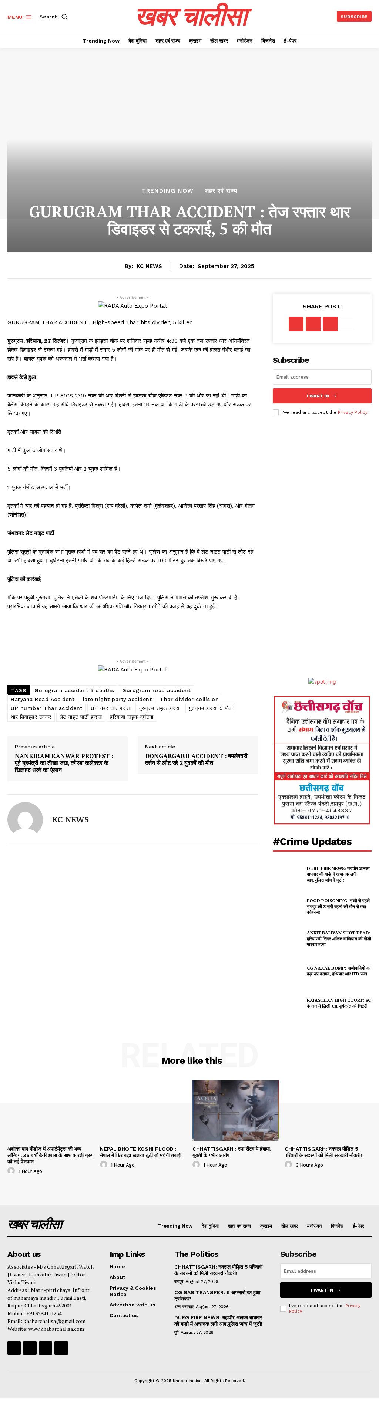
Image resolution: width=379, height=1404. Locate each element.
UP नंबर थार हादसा (111, 708)
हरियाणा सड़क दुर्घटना (132, 717)
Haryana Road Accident (43, 699)
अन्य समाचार (184, 1306)
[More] (347, 324)
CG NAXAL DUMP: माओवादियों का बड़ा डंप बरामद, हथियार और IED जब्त (339, 971)
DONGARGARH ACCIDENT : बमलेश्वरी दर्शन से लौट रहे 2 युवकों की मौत (196, 759)
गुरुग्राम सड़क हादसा (160, 708)
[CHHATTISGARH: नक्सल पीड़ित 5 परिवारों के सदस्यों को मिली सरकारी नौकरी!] (328, 1110)
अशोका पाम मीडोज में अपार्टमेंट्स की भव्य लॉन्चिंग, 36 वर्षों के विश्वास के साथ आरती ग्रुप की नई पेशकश (50, 1155)
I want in (318, 396)
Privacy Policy (352, 412)
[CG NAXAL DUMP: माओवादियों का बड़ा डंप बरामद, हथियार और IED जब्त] (287, 971)
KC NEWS (149, 266)
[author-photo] (12, 1171)
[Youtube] (61, 1347)
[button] (54, 16)
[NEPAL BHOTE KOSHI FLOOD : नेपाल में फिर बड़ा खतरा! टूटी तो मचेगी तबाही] (143, 1110)
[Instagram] (29, 1347)
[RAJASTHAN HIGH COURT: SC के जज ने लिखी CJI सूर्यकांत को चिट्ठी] (287, 1003)
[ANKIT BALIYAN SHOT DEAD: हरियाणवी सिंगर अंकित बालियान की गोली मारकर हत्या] (287, 938)
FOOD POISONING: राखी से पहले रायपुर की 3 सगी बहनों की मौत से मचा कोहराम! (338, 906)
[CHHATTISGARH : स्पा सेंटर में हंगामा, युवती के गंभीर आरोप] (235, 1110)
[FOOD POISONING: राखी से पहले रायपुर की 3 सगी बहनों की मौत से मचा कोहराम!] (287, 906)
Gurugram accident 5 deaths (74, 690)
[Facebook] (296, 324)
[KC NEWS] (25, 820)
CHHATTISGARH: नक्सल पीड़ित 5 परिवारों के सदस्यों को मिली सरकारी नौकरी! (324, 1152)
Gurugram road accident (156, 690)
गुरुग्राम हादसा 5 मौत (210, 708)
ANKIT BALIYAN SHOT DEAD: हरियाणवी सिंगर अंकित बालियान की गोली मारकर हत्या (339, 938)
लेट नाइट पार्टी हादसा (81, 717)
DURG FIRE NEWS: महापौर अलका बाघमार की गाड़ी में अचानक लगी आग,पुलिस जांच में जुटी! (338, 874)
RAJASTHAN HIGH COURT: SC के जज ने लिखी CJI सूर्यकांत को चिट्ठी (339, 1003)
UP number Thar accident (47, 708)
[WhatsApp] (330, 324)
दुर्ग (176, 1332)
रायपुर (178, 1281)
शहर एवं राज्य (221, 191)
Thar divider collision (189, 699)
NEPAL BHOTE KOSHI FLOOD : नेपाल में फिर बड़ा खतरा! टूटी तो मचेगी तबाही (140, 1152)
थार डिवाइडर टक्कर (31, 717)
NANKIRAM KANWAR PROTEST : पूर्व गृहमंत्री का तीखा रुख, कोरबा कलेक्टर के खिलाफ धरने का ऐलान (64, 763)
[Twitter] (313, 324)
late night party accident (117, 699)
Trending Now (168, 191)
